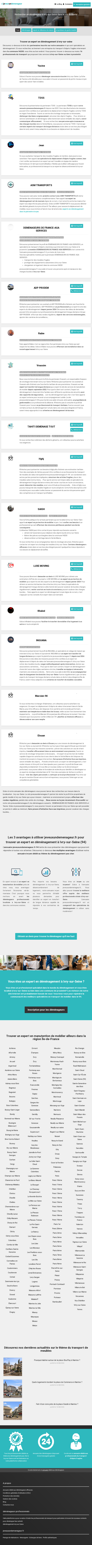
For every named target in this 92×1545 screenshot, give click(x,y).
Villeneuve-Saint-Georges (79, 1268)
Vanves (80, 1229)
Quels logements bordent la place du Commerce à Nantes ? (57, 1382)
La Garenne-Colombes (34, 1170)
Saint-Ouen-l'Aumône (79, 1130)
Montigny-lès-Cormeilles (57, 1086)
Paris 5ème (57, 1246)
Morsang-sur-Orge (57, 1106)
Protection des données (11, 1496)
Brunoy (12, 1144)
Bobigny (12, 1101)
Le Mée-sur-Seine (35, 1201)
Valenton (79, 1224)
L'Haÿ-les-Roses (35, 1268)
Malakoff (34, 1299)
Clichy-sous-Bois (12, 1236)
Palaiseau (57, 1167)
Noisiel (57, 1136)
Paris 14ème (57, 1198)
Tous (18, 30)
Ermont (35, 1048)
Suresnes (79, 1195)
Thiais (79, 1204)
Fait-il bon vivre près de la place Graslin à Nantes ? (57, 1404)
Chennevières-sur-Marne (12, 1208)
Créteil (12, 1277)
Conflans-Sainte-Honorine (12, 1250)
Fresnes (35, 1089)
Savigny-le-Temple (79, 1157)
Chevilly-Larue (12, 1214)
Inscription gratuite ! (82, 4)
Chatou (12, 1193)
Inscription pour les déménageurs (46, 1009)
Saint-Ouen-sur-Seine (79, 1137)
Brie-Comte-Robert (12, 1139)
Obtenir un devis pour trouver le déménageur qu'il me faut (46, 936)
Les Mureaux (35, 1248)
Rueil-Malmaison (79, 1066)
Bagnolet (12, 1092)
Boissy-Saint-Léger (12, 1110)
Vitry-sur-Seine (80, 1305)
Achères (12, 1048)
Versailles (79, 1238)
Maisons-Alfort (35, 1290)
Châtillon (12, 1189)
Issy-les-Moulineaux (34, 1146)
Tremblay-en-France (80, 1218)
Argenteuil (12, 1066)
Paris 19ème (57, 1220)
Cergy (12, 1164)
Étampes (34, 1053)
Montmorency (57, 1092)
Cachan (12, 1160)
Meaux (34, 1321)
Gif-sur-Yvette (34, 1119)
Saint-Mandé (80, 1110)
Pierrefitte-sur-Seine (57, 1269)
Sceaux (80, 1166)
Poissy (57, 1280)
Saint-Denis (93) (79, 1079)
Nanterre (57, 1110)
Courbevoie (12, 1273)
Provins (57, 1293)
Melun (34, 1326)
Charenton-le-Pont (12, 1180)
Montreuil (57, 1097)
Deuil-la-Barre (12, 1286)
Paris (57, 1176)
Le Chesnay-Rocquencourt (34, 1190)
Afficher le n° (77, 291)
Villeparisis (80, 1274)
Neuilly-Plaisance (57, 1119)
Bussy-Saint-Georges (12, 1153)
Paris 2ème (57, 1233)
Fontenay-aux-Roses (34, 1071)
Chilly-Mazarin (12, 1218)
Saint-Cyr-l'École (79, 1075)
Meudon (57, 1048)
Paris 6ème (57, 1250)
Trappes (79, 1213)
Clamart (12, 1227)
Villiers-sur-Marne (79, 1292)
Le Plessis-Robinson (35, 1214)
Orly (57, 1149)
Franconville (34, 1085)
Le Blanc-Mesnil (35, 1180)
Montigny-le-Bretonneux (57, 1079)
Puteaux (57, 1297)
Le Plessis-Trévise (35, 1220)
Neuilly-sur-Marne (57, 1123)
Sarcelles (79, 1148)
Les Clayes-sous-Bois (34, 1237)
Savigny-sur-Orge (79, 1161)
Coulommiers (12, 1268)
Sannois (80, 1144)
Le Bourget (35, 1185)
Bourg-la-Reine (12, 1130)
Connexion (68, 4)
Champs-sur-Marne (12, 1176)
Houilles (35, 1141)
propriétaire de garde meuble (66, 30)
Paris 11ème (57, 1185)
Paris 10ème (57, 1180)
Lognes (35, 1282)
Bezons (12, 1097)
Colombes (12, 1240)
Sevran (79, 1170)
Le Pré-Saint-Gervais (35, 1225)
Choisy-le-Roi (12, 1223)
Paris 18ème (57, 1215)
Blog (4, 1502)
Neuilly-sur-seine (57, 1127)
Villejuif (79, 1246)
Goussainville (35, 1127)
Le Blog (59, 4)
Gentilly (35, 1114)
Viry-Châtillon (80, 1301)
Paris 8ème (57, 1259)
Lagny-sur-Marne (34, 1176)
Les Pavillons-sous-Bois (34, 1253)
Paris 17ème (57, 1211)
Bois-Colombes (12, 1105)
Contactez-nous (8, 1505)
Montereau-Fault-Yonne (57, 1063)
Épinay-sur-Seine (12, 1308)
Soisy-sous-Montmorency (79, 1180)
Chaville (12, 1198)
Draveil (12, 1295)
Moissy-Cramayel (57, 1057)
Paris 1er (57, 1224)
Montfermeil (57, 1069)
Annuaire (6, 1490)
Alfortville (12, 1053)
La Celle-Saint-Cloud (34, 1162)
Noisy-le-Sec (57, 1145)
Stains (79, 1186)
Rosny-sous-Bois (79, 1061)
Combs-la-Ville (12, 1245)
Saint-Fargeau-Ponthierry (79, 1092)
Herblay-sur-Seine (35, 1136)
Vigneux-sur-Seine (80, 1242)
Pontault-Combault (57, 1284)
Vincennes (80, 1296)
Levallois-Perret (35, 1264)
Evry (34, 1057)
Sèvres (79, 1174)
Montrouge (57, 1101)
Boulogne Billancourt (12, 1124)
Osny (57, 1158)
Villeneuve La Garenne (80, 1256)
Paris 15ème (57, 1202)
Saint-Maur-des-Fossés (79, 1115)
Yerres (79, 1309)
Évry (34, 1061)
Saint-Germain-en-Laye (80, 1099)
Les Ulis (35, 1260)
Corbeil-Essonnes (12, 1256)
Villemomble (79, 1251)
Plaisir (57, 1275)
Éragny (12, 1312)
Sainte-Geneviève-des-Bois (80, 1085)
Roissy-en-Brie (79, 1053)
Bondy (12, 1114)
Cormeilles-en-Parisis (12, 1262)
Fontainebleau (34, 1066)
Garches (35, 1098)
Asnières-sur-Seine (12, 1070)
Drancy (12, 1290)
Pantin (57, 1171)
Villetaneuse (79, 1283)
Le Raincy (34, 1232)
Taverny (80, 1199)
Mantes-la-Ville (35, 1308)
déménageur (26, 30)
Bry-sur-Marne (12, 1148)
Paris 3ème (57, 1237)
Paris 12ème (57, 1189)
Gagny (34, 1094)
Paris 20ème (57, 1229)
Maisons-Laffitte (34, 1295)
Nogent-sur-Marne (57, 1132)
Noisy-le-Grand (57, 1141)
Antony (12, 1057)
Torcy (80, 1208)
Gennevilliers (35, 1110)
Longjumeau (35, 1286)
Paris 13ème (57, 1193)
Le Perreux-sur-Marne (35, 1206)
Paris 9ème (57, 1264)
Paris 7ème (57, 1255)
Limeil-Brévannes (34, 1273)
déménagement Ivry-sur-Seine (13, 1524)
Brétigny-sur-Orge (12, 1135)
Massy (34, 1312)
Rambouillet (57, 1302)
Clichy (12, 1231)
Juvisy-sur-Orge (35, 1157)
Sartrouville (79, 1153)
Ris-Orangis (79, 1048)
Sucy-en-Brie (80, 1191)
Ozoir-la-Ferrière (57, 1163)
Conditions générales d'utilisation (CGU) (17, 1493)
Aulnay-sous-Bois (12, 1083)
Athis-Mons (12, 1075)
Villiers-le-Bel (80, 1287)
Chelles (12, 1202)
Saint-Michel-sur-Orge (79, 1123)
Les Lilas (35, 1243)
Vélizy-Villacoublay (80, 1233)
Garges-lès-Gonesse (34, 1104)
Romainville (79, 1057)
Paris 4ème (57, 1242)
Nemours (57, 1114)
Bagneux (12, 1088)
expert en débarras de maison (43, 30)
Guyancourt (34, 1132)
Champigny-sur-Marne (12, 1170)
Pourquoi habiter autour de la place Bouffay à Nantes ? (57, 1360)
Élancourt (12, 1303)
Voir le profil (77, 64)
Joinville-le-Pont (35, 1152)
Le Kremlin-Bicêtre (35, 1196)
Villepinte (79, 1279)
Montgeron (57, 1073)
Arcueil (12, 1061)
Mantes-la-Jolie (35, 1304)
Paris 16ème (57, 1207)
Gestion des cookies (10, 1499)
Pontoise (57, 1289)
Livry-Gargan (35, 1277)
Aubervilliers (12, 1079)
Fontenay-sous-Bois (35, 1079)
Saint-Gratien (80, 1106)
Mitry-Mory (57, 1053)
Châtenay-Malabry (12, 1185)
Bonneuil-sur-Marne (12, 1119)
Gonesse (34, 1123)
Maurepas (35, 1317)
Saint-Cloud (79, 1070)
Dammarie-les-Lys (12, 1281)
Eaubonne (12, 1299)
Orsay (57, 1154)
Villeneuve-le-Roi (79, 1262)
